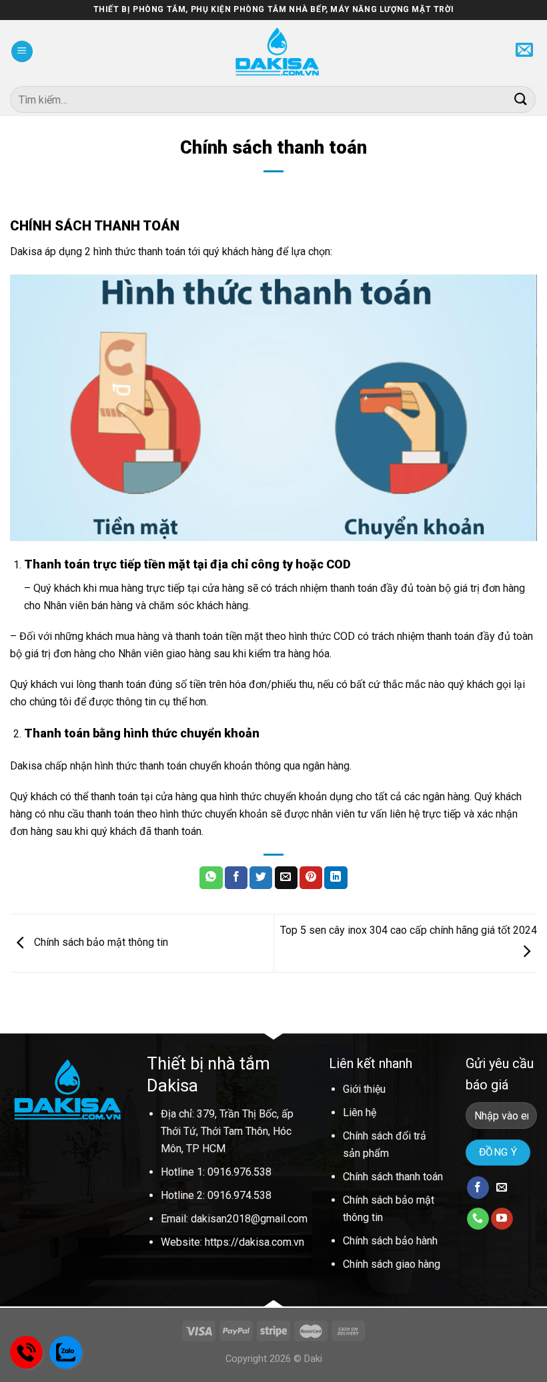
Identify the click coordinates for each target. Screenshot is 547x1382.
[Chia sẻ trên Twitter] (260, 877)
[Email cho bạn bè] (286, 877)
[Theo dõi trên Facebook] (478, 1187)
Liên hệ (359, 1112)
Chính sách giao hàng (391, 1264)
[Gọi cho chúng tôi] (478, 1219)
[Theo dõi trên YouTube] (502, 1219)
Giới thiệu (364, 1089)
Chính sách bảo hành (390, 1240)
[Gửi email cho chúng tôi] (502, 1187)
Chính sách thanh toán (393, 1176)
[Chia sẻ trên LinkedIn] (335, 877)
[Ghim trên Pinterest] (311, 877)
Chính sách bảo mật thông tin (99, 942)
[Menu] (22, 52)
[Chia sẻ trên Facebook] (236, 877)
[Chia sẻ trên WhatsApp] (210, 877)
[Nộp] (521, 99)
